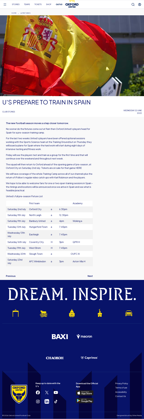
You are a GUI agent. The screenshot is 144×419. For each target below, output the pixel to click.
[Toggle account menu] (139, 4)
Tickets (38, 4)
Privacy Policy (121, 383)
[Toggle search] (133, 4)
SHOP (48, 4)
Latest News (25, 13)
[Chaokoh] (54, 358)
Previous (11, 275)
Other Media (137, 415)
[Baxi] (59, 336)
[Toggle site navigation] (5, 4)
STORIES (16, 4)
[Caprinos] (89, 358)
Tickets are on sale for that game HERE (61, 167)
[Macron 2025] (84, 336)
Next (90, 275)
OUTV (59, 4)
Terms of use (121, 387)
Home (14, 13)
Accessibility (121, 392)
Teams (27, 4)
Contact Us (120, 396)
